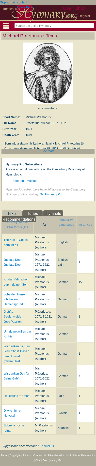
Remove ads (11, 9)
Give (38, 460)
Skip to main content (13, 2)
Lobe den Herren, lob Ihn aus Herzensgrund (15, 299)
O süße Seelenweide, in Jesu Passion (14, 316)
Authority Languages (66, 222)
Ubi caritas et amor (16, 396)
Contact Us (39, 455)
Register (84, 16)
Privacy (27, 455)
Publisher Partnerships (83, 455)
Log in (68, 16)
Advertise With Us (58, 455)
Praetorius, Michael (24, 181)
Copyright (15, 455)
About (4, 455)
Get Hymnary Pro (51, 194)
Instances (85, 224)
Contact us (47, 446)
